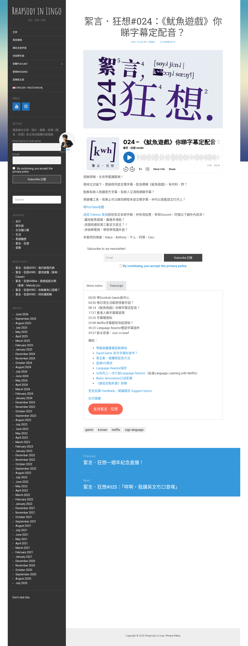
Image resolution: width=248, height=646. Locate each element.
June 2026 (22, 314)
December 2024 (25, 354)
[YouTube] (16, 106)
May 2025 (22, 331)
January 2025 (24, 349)
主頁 (15, 32)
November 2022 (25, 459)
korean (102, 430)
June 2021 (22, 534)
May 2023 (22, 433)
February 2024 (24, 393)
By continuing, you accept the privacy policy (155, 266)
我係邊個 (17, 40)
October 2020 (24, 569)
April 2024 (22, 384)
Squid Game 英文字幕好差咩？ (117, 353)
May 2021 (22, 539)
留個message (20, 71)
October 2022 (24, 464)
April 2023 (22, 437)
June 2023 (22, 428)
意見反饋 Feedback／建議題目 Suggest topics (120, 391)
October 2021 (24, 517)
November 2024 (25, 358)
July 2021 (21, 530)
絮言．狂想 (22, 243)
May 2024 (22, 380)
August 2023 (23, 420)
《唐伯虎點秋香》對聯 (111, 383)
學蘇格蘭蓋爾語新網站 (111, 348)
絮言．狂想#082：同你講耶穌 (34, 294)
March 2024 (23, 389)
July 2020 (21, 583)
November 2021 (25, 512)
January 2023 (24, 451)
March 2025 (23, 340)
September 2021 (26, 521)
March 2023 (23, 442)
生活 (18, 234)
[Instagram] (26, 106)
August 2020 (23, 578)
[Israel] (67, 140)
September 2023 (26, 415)
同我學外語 (18, 56)
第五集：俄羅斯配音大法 (113, 358)
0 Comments (167, 42)
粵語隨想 (21, 239)
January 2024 (24, 398)
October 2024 (24, 362)
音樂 (18, 247)
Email (16, 154)
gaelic (89, 430)
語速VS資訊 (104, 363)
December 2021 (25, 508)
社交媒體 (94, 398)
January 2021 (24, 556)
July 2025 (21, 327)
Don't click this (21, 597)
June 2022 (22, 481)
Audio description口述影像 (114, 378)
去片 (18, 221)
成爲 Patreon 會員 (95, 214)
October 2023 (24, 411)
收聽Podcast (20, 64)
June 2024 (22, 376)
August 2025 (23, 323)
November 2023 (25, 406)
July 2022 (21, 477)
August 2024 (23, 367)
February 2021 (24, 552)
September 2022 (26, 468)
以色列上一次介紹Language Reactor (120, 373)
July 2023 (21, 424)
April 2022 (22, 490)
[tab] (94, 285)
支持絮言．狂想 (105, 409)
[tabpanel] (153, 355)
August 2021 (23, 525)
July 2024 (21, 371)
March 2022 (23, 495)
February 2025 (24, 345)
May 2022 (22, 486)
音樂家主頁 (18, 79)
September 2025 (26, 318)
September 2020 (26, 574)
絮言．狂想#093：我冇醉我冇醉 (35, 267)
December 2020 (25, 561)
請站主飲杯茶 (20, 48)
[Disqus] (153, 561)
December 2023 (25, 402)
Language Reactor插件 (111, 368)
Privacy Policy (173, 635)
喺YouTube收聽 (93, 207)
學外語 (20, 225)
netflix (116, 430)
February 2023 (24, 446)
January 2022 (24, 503)
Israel (152, 42)
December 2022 (25, 455)
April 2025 (22, 336)
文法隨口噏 (22, 230)
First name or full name (27, 141)
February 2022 (24, 499)
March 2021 (23, 547)
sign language (134, 430)
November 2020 (25, 565)
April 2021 (22, 543)
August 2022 (23, 472)
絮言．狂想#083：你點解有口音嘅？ (38, 289)
